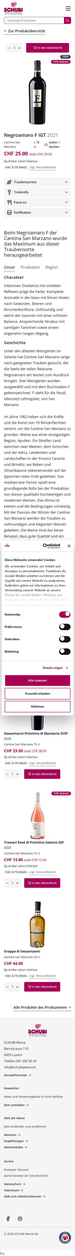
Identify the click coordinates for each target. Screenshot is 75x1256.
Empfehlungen (14, 1141)
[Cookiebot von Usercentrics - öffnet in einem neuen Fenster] (44, 546)
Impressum (11, 1190)
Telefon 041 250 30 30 (20, 1061)
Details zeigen (53, 668)
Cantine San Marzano (18, 744)
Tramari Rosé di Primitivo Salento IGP (34, 845)
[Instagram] (20, 1219)
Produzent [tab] (30, 267)
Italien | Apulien (54, 144)
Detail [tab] (9, 267)
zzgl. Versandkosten (42, 167)
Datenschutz (12, 1184)
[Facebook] (8, 1219)
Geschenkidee (13, 1147)
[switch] (65, 627)
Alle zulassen (37, 680)
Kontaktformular (15, 1075)
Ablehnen (37, 706)
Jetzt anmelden (14, 1105)
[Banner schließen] (69, 546)
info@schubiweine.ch (20, 1067)
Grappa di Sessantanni (22, 951)
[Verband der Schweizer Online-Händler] (65, 1238)
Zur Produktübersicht (26, 30)
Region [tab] (51, 267)
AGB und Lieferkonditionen (22, 1196)
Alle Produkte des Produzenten (40, 1007)
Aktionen (10, 1135)
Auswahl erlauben (37, 693)
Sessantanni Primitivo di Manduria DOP (36, 736)
